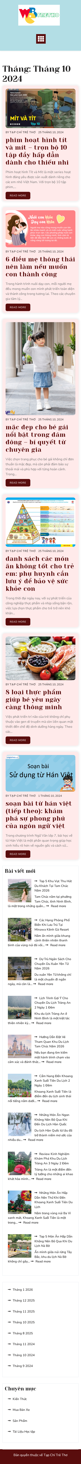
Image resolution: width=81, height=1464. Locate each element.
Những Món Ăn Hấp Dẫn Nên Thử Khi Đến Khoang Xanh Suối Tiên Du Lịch (53, 1200)
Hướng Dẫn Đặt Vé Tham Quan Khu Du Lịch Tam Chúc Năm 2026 (51, 1041)
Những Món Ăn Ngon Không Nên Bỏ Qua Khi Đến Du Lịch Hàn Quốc (51, 1119)
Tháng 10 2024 (24, 1355)
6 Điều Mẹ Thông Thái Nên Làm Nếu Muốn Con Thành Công (40, 267)
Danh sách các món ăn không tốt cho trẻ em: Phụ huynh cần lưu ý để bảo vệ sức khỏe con (40, 573)
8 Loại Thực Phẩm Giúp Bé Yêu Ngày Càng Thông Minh (34, 700)
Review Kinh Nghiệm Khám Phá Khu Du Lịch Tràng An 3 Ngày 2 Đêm (51, 1158)
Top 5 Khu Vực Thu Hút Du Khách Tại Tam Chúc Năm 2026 (53, 886)
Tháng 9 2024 (23, 1366)
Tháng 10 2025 (24, 1322)
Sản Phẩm (20, 1421)
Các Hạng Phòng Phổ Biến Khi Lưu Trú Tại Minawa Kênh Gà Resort (52, 925)
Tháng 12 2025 (24, 1300)
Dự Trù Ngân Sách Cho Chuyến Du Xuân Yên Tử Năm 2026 (52, 963)
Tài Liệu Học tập (24, 1432)
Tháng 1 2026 (23, 1290)
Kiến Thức (20, 1399)
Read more (58, 906)
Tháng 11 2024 (24, 1344)
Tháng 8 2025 (23, 1333)
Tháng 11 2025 (24, 1311)
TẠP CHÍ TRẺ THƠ (23, 132)
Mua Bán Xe (21, 1410)
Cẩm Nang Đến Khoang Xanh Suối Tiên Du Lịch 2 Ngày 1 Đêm (53, 1080)
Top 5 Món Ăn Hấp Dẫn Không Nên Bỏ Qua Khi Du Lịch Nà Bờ (53, 1241)
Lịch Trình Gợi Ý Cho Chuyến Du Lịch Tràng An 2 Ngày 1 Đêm (52, 1003)
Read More (18, 195)
